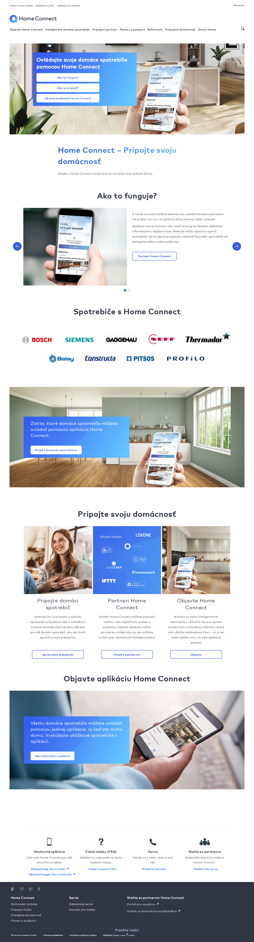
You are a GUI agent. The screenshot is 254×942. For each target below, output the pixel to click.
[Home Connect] (35, 19)
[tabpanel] (127, 244)
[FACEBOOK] (39, 889)
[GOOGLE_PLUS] (13, 889)
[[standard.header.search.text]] (242, 28)
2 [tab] (129, 290)
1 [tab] (125, 290)
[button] (17, 246)
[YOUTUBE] (21, 889)
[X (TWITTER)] (30, 889)
